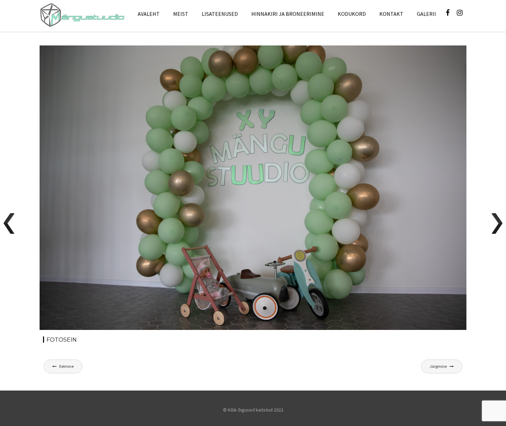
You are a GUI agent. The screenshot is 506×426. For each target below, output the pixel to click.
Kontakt (391, 13)
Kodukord (352, 13)
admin (102, 57)
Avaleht (149, 13)
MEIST (180, 13)
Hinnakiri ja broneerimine (287, 13)
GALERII (426, 13)
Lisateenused (220, 13)
